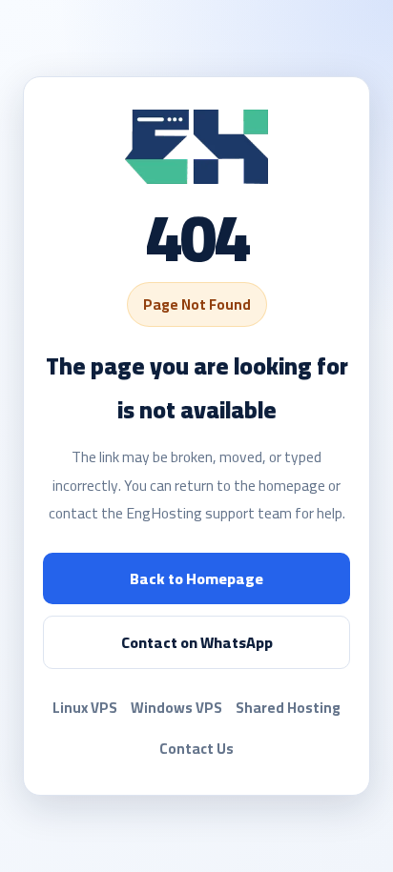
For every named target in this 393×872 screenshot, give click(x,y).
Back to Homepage (196, 578)
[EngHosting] (196, 147)
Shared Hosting (288, 707)
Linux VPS (84, 707)
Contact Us (196, 748)
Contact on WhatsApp (197, 642)
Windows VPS (176, 707)
